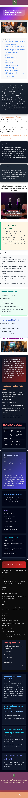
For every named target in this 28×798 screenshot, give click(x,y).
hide (9, 39)
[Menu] (2, 2)
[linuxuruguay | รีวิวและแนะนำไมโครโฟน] (15, 2)
